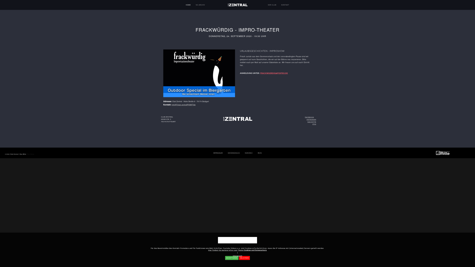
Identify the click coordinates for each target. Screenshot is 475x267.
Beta (260, 153)
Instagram (311, 120)
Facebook (309, 117)
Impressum (218, 153)
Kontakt (285, 5)
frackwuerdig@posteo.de (274, 73)
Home (188, 5)
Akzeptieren (232, 258)
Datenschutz (234, 153)
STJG (314, 124)
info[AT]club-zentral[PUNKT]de (184, 104)
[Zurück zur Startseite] (237, 5)
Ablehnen (244, 258)
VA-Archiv (200, 5)
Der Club (272, 5)
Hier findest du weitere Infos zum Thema (237, 250)
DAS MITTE (312, 122)
